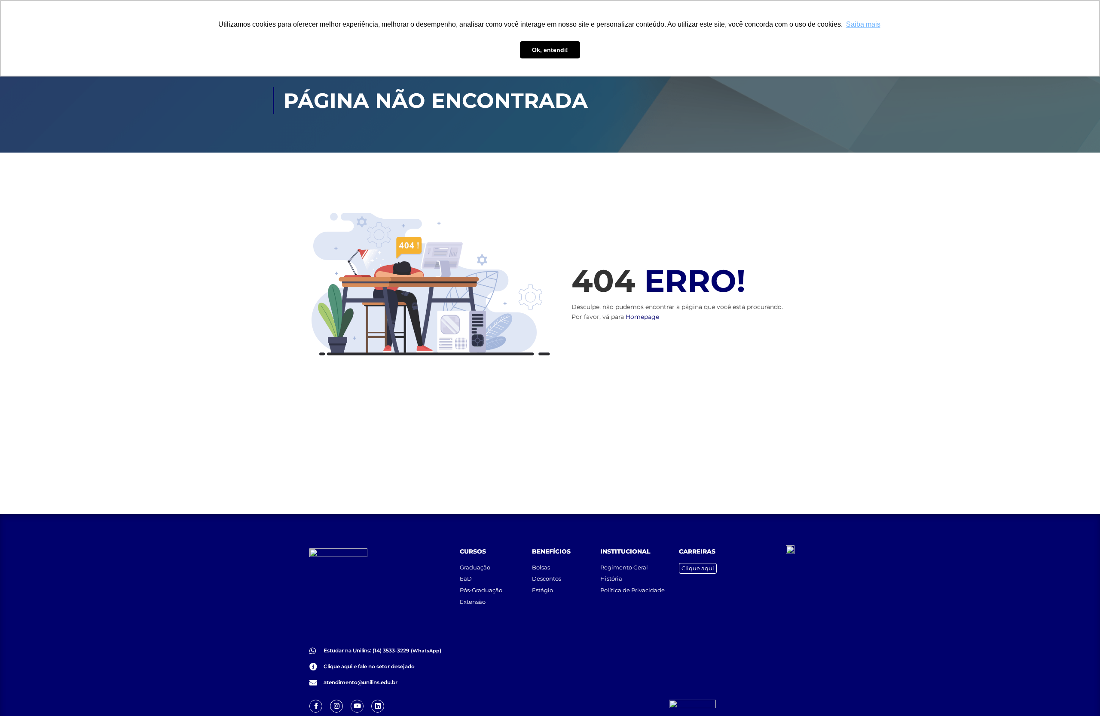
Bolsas (541, 567)
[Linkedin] (377, 706)
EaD (466, 578)
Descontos (546, 578)
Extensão (473, 601)
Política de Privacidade (632, 590)
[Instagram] (336, 706)
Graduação (475, 567)
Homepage (642, 317)
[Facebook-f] (315, 706)
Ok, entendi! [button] (550, 49)
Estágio (542, 590)
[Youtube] (357, 706)
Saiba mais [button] (863, 24)
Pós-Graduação (481, 590)
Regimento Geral (624, 567)
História (611, 578)
